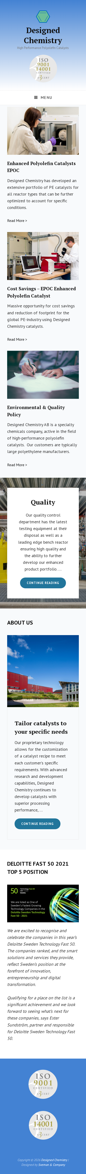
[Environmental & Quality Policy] (43, 375)
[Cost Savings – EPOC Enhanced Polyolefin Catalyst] (43, 256)
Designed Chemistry (43, 35)
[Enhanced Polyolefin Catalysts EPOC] (43, 131)
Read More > (17, 220)
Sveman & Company (51, 1165)
